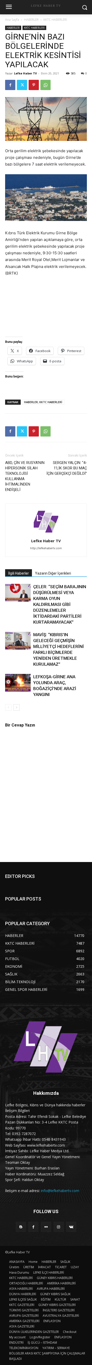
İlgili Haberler (18, 573)
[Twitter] (22, 85)
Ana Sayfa (12, 19)
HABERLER (31, 19)
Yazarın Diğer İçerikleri (53, 573)
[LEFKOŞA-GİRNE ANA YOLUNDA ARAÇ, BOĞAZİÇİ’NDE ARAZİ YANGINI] (18, 683)
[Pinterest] (34, 85)
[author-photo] (46, 533)
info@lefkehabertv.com (60, 1190)
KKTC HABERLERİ (55, 19)
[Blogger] (21, 1227)
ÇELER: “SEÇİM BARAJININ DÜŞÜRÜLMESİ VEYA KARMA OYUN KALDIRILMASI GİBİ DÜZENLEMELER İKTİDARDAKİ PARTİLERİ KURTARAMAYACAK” (59, 604)
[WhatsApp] (45, 85)
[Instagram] (59, 1227)
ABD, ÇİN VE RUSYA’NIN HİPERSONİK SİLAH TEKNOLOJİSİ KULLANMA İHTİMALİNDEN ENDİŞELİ (24, 476)
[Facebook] (10, 85)
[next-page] (16, 707)
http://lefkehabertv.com (46, 548)
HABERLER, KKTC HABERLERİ (43, 402)
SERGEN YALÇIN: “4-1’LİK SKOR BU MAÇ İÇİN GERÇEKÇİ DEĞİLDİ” (67, 468)
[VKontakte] (71, 1227)
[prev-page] (8, 707)
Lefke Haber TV (25, 73)
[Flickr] (46, 1227)
